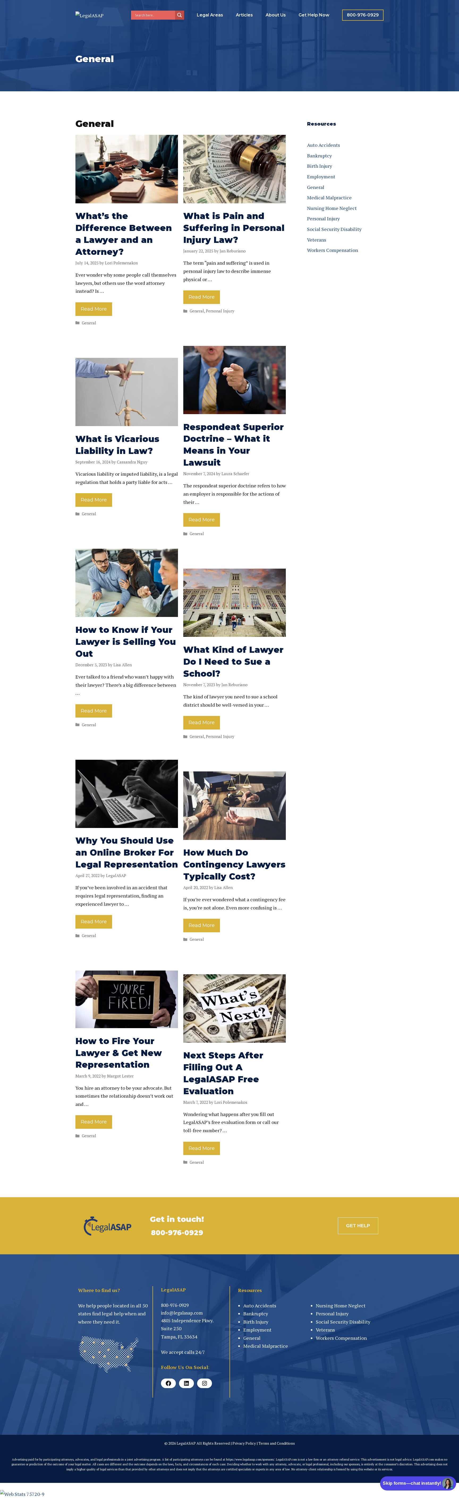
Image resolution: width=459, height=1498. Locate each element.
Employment (321, 176)
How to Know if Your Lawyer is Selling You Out (125, 642)
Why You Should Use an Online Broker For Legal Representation (126, 852)
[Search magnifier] (179, 15)
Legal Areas (210, 15)
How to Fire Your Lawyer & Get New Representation (118, 1053)
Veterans (316, 240)
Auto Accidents (323, 145)
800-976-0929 (363, 15)
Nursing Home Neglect (332, 208)
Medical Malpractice (329, 197)
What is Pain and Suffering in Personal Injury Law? (233, 228)
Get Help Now (314, 15)
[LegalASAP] (89, 15)
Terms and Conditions (276, 1443)
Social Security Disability (334, 229)
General (89, 322)
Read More (94, 309)
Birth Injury (319, 166)
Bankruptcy (319, 155)
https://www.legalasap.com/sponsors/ (250, 1459)
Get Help (358, 1225)
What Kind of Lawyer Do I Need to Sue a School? (233, 662)
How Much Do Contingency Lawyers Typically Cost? (234, 864)
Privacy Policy (244, 1443)
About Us (276, 15)
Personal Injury (220, 311)
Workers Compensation (332, 250)
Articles (244, 15)
